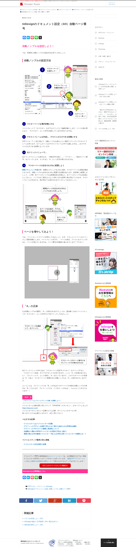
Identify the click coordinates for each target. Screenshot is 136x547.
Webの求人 (70, 544)
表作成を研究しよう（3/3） (34, 525)
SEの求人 (87, 544)
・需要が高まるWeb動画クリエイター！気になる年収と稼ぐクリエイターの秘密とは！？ (54, 434)
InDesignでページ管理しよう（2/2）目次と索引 (107, 95)
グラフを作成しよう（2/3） (34, 518)
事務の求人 (79, 544)
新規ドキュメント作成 (30, 170)
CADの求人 (61, 544)
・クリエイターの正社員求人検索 (34, 444)
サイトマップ (112, 2)
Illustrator (101, 38)
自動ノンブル (54, 489)
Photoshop (101, 49)
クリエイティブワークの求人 (66, 546)
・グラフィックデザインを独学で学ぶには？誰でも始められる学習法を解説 (49, 426)
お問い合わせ (112, 4)
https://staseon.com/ (30, 408)
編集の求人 (87, 542)
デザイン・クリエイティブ (106, 61)
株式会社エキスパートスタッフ (30, 541)
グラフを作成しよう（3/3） (107, 129)
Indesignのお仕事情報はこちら (34, 471)
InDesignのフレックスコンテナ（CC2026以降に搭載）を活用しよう (107, 86)
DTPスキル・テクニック (36, 486)
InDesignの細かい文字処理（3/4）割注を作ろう (41, 521)
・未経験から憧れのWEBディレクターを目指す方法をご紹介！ (45, 431)
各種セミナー (48, 461)
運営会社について (78, 540)
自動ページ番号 (64, 489)
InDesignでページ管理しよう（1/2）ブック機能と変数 (107, 103)
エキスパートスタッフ (56, 456)
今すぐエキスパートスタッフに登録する (55, 465)
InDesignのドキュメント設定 (37, 489)
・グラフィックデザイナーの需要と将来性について (40, 429)
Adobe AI (101, 67)
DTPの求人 (78, 542)
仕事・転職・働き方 (104, 56)
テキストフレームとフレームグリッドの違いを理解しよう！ (42, 400)
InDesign (49, 486)
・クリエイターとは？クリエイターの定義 (37, 423)
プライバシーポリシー (64, 540)
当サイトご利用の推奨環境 (65, 542)
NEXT (26, 397)
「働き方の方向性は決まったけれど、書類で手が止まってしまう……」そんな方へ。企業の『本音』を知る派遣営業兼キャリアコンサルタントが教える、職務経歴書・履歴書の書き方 (107, 116)
